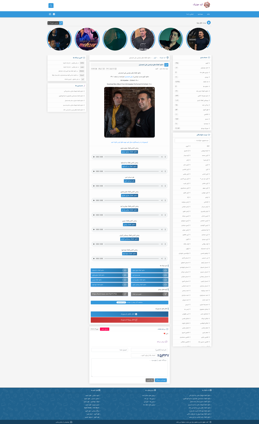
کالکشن (206, 114)
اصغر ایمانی (205, 328)
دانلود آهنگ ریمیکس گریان (129, 239)
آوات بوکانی (205, 244)
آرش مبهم (205, 188)
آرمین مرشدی (185, 225)
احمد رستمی (185, 291)
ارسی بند (186, 309)
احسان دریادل (185, 272)
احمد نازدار (205, 300)
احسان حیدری (204, 272)
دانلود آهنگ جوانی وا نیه (129, 210)
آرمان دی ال (205, 207)
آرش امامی (205, 174)
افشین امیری (185, 333)
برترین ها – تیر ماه (149, 399)
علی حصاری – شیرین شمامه (71, 79)
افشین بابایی (204, 337)
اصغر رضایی (185, 328)
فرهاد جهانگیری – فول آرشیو (91, 402)
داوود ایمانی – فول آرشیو (92, 396)
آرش (207, 169)
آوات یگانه (186, 244)
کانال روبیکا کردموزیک (128, 320)
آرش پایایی (186, 174)
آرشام (206, 197)
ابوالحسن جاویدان (184, 253)
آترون (187, 146)
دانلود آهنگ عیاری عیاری (129, 152)
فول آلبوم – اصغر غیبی (93, 414)
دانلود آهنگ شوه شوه (129, 253)
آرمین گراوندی (204, 225)
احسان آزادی (185, 258)
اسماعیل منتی (204, 314)
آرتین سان (186, 165)
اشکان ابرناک (204, 319)
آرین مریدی (205, 239)
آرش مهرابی (205, 193)
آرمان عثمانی (185, 207)
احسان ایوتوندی (184, 267)
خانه (208, 14)
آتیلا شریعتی (204, 151)
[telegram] (53, 14)
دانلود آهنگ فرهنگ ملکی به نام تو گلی (73, 91)
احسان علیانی (185, 277)
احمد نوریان (185, 300)
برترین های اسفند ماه (149, 405)
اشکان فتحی (185, 319)
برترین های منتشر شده (148, 396)
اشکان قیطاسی (204, 323)
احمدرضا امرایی (204, 305)
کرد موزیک (162, 58)
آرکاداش (206, 202)
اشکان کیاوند (185, 323)
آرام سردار (186, 156)
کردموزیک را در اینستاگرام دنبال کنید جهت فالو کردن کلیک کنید (129, 142)
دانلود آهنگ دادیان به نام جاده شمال (74, 101)
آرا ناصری (186, 151)
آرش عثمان (205, 183)
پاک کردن (150, 380)
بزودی (206, 77)
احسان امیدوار (204, 267)
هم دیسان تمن (129, 181)
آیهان (187, 249)
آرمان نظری (186, 211)
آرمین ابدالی (205, 216)
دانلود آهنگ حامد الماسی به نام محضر (199, 417)
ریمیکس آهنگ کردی (202, 100)
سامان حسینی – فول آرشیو (91, 399)
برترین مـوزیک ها (53, 23)
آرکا (188, 197)
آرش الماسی (185, 169)
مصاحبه (200, 14)
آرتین (206, 165)
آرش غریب (186, 183)
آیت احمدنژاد (204, 249)
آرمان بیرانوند (185, 202)
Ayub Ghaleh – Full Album (91, 408)
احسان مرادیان (204, 286)
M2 (209, 146)
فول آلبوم (205, 110)
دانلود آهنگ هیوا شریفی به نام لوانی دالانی (198, 414)
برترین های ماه (204, 73)
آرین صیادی (205, 235)
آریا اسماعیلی (204, 230)
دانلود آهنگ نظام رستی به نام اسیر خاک (73, 110)
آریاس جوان (185, 230)
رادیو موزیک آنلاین (203, 96)
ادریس (187, 305)
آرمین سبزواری (185, 221)
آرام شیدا (205, 160)
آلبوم (207, 63)
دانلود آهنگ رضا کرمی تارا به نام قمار (67, 71)
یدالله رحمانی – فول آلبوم (92, 411)
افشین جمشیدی (184, 337)
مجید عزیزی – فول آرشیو (92, 405)
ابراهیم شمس (204, 253)
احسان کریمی (204, 281)
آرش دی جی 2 (204, 179)
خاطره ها (205, 87)
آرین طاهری (186, 235)
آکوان (187, 239)
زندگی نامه (205, 105)
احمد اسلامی (185, 286)
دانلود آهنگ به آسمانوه (129, 166)
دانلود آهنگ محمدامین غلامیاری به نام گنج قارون (71, 96)
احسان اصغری (185, 263)
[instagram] (50, 14)
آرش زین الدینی (184, 179)
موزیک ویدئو (204, 128)
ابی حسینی (205, 258)
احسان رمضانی (204, 277)
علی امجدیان (128, 77)
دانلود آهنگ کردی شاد (202, 91)
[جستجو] (51, 5)
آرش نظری (186, 193)
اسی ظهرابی (185, 314)
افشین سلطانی (185, 342)
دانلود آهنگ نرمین (129, 224)
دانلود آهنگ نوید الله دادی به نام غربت (199, 411)
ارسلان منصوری (204, 309)
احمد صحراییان (204, 295)
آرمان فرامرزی (204, 211)
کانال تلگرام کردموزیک (128, 314)
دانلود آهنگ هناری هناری (129, 195)
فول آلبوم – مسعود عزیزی (92, 417)
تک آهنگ (205, 82)
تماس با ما (190, 14)
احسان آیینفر (204, 263)
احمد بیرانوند (204, 291)
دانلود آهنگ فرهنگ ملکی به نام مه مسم (73, 105)
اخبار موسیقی (204, 68)
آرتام (188, 160)
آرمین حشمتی (204, 221)
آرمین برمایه (185, 216)
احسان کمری (185, 281)
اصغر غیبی (205, 333)
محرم (206, 119)
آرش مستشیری (185, 188)
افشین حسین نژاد (203, 342)
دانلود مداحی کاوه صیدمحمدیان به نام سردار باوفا (64, 75)
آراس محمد (205, 156)
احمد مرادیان (185, 295)
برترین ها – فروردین (149, 402)
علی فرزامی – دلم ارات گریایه (70, 63)
